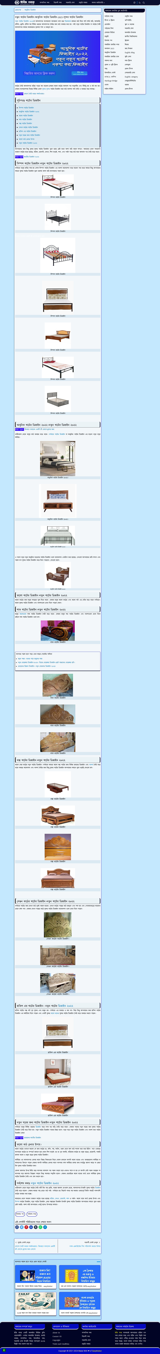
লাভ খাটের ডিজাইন (25, 119)
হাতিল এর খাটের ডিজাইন (27, 131)
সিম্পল (17, 1201)
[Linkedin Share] (31, 1227)
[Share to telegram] (45, 1227)
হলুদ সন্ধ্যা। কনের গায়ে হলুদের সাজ (30, 658)
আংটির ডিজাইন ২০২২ (31, 157)
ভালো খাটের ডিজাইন (26, 115)
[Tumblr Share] (36, 1227)
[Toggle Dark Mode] (140, 3)
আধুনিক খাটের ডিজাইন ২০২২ (29, 111)
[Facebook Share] (17, 1227)
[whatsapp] (135, 2)
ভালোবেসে (23, 614)
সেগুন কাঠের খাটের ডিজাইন (28, 127)
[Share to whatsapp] (40, 1227)
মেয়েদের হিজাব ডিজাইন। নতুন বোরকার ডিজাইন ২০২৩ (36, 666)
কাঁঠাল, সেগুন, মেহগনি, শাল (60, 1198)
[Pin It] (26, 1227)
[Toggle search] (144, 3)
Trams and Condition (61, 1344)
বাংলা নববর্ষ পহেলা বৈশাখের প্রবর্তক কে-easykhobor (79, 1313)
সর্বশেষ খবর (32, 1214)
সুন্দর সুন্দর (46, 89)
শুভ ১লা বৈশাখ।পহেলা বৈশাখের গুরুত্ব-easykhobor (78, 1286)
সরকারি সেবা (86, 1340)
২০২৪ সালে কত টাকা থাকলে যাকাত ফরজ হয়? (33, 1313)
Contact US (57, 1336)
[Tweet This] (22, 1227)
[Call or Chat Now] (4, 1350)
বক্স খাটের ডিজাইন (25, 123)
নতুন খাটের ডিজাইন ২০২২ (24, 21)
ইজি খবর (119, 1332)
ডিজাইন (39, 1127)
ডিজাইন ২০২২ (65, 1006)
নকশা (91, 764)
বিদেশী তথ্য (86, 1336)
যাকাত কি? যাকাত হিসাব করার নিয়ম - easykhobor (34, 1286)
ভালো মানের (55, 1013)
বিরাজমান (68, 21)
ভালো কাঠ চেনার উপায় (26, 139)
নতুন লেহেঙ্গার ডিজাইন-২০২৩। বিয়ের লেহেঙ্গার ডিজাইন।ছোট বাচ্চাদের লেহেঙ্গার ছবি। (46, 662)
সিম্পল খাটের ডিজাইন (26, 108)
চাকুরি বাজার (86, 1344)
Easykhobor (97, 1351)
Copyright (56, 1340)
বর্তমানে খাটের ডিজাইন (57, 434)
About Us (56, 1332)
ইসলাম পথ (20, 1214)
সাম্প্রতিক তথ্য (86, 1332)
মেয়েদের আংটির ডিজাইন (32, 1137)
